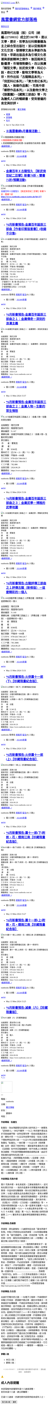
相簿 (8, 114)
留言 (24, 151)
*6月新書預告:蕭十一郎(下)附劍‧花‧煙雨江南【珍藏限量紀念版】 (25, 837)
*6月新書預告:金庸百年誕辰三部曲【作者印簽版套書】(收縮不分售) (26, 229)
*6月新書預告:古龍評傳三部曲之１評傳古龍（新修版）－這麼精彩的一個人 (26, 588)
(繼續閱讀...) (6, 146)
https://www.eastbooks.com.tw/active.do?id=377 (21, 197)
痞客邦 (19, 151)
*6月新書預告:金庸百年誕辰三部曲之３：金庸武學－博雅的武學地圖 (26, 503)
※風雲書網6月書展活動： (23, 131)
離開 (14, 1402)
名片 (8, 120)
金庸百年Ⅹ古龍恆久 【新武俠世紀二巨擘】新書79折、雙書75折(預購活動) (26, 175)
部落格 (9, 117)
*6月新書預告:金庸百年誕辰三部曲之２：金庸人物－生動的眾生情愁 (26, 406)
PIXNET (12, 1369)
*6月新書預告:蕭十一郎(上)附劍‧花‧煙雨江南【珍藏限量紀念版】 (25, 925)
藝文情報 (22, 109)
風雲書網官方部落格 (19, 19)
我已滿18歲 (6, 1402)
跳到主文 (5, 26)
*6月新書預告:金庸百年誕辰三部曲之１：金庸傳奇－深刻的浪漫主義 (26, 319)
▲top (3, 161)
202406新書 (22, 156)
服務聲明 (27, 1372)
